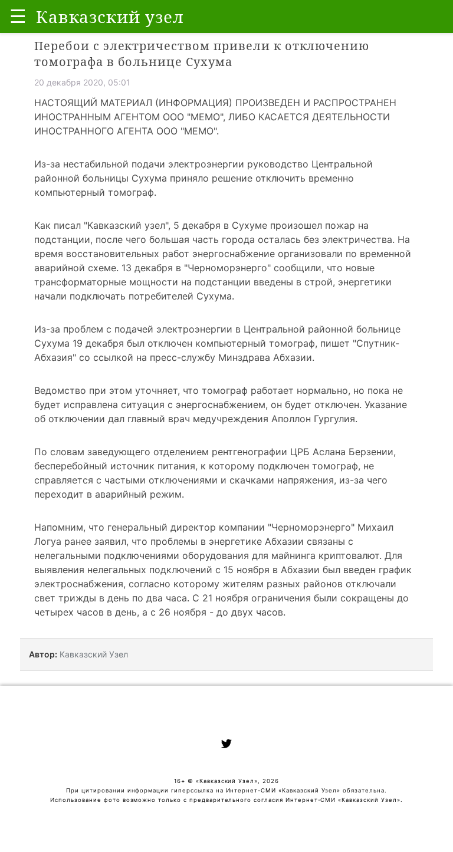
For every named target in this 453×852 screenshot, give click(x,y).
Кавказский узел (126, 225)
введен (359, 569)
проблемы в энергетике (206, 541)
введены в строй (293, 282)
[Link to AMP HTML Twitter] (226, 745)
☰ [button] (18, 16)
